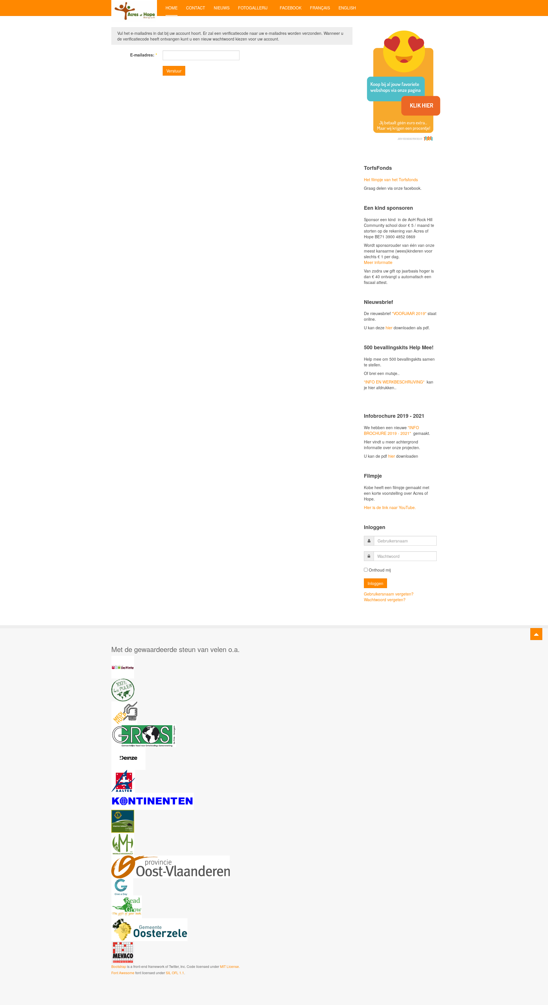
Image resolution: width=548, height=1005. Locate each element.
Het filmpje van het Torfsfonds (391, 179)
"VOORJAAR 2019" (409, 313)
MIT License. (230, 966)
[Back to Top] (536, 634)
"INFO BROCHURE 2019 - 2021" (391, 430)
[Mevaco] (122, 951)
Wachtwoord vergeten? (385, 599)
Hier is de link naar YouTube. (390, 507)
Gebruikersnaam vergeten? (389, 594)
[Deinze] (128, 757)
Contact (195, 8)
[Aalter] (123, 780)
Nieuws (221, 8)
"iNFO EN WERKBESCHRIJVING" (394, 382)
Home (172, 8)
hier (388, 327)
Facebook (290, 8)
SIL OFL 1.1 (175, 972)
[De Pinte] (122, 666)
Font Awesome (122, 972)
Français (320, 8)
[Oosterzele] (149, 929)
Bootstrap (118, 966)
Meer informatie (378, 262)
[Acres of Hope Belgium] (134, 8)
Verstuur (174, 71)
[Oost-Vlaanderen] (170, 866)
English (347, 8)
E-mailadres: (143, 55)
